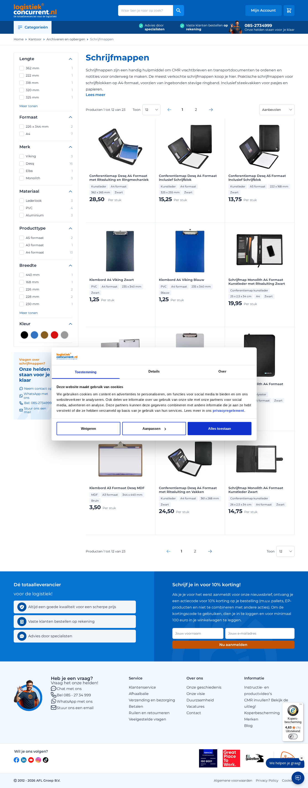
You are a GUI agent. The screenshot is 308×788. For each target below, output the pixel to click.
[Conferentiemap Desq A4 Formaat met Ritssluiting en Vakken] (190, 459)
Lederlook (49, 201)
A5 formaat (49, 238)
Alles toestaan (219, 428)
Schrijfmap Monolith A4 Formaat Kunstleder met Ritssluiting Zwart (256, 282)
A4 (49, 134)
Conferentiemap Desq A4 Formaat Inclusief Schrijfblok (188, 178)
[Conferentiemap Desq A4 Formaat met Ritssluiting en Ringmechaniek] (120, 146)
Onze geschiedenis (203, 687)
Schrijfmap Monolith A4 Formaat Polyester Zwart (255, 386)
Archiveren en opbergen (66, 39)
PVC (49, 208)
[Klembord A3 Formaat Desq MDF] (120, 459)
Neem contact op (38, 388)
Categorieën (36, 27)
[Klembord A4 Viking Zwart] (120, 250)
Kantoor (34, 39)
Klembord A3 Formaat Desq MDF (117, 488)
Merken (251, 719)
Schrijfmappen (102, 39)
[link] (169, 110)
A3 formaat (49, 245)
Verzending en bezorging (152, 700)
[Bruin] (44, 335)
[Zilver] (64, 335)
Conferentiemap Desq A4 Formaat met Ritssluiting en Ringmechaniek (119, 178)
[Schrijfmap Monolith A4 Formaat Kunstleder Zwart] (259, 459)
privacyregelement (228, 410)
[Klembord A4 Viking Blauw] (190, 250)
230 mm (49, 304)
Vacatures (195, 706)
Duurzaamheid (200, 700)
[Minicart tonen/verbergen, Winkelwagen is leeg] (289, 10)
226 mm (49, 289)
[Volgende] (211, 110)
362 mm (49, 68)
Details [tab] (154, 371)
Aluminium (49, 215)
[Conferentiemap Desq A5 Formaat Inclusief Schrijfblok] (259, 146)
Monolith (49, 178)
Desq (49, 163)
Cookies (288, 780)
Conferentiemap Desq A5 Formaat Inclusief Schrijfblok (257, 178)
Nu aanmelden (233, 645)
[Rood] (54, 335)
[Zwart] (24, 335)
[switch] (293, 736)
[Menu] (300, 705)
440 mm (49, 275)
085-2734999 (258, 25)
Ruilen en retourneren (149, 713)
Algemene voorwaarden (233, 780)
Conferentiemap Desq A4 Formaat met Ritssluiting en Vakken (188, 490)
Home (18, 39)
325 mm (49, 97)
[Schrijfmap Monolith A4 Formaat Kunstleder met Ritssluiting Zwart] (259, 250)
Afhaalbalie (139, 694)
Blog (248, 725)
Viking (49, 156)
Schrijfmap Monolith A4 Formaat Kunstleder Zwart (255, 490)
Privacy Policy (267, 780)
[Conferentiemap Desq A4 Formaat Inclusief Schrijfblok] (190, 146)
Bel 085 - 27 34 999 (74, 695)
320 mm (49, 90)
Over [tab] (222, 371)
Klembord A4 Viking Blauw (181, 280)
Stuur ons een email (75, 708)
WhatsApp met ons (75, 701)
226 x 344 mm (49, 126)
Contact (193, 713)
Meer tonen (28, 106)
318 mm (49, 83)
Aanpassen (151, 428)
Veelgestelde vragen (147, 719)
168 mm (49, 282)
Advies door (155, 27)
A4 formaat (49, 252)
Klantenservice (142, 687)
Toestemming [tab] (85, 372)
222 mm (49, 75)
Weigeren (88, 428)
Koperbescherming (262, 713)
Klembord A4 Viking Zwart (111, 280)
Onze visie (195, 694)
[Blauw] (34, 335)
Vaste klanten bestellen (207, 27)
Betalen (136, 706)
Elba (49, 171)
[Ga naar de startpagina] (35, 10)
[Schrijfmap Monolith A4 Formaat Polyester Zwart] (259, 355)
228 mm (49, 297)
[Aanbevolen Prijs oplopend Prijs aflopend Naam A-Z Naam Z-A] (277, 109)
